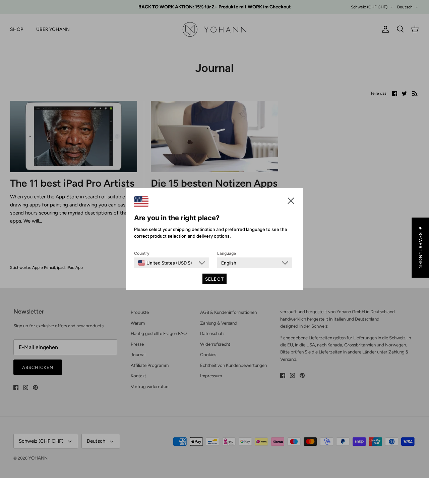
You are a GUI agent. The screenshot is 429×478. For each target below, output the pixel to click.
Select (214, 279)
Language (226, 253)
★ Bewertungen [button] (420, 247)
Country (141, 253)
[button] (291, 200)
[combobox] (165, 262)
